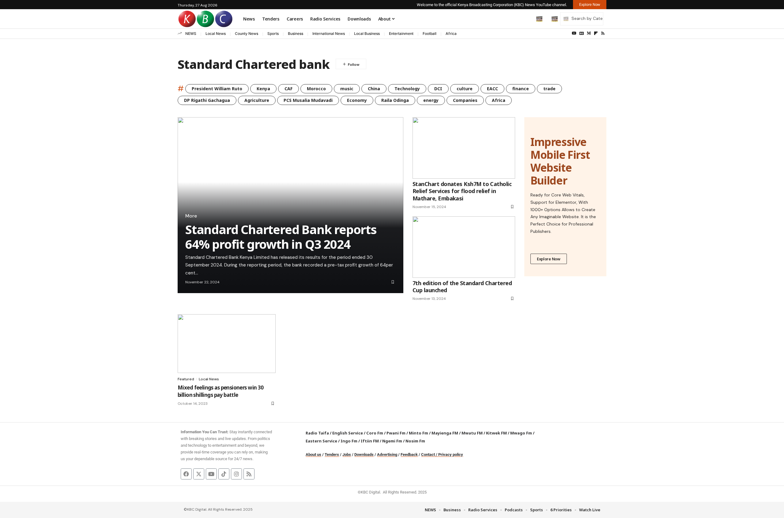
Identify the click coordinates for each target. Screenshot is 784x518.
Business (295, 33)
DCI (438, 88)
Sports (273, 33)
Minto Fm (418, 433)
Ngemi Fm (392, 441)
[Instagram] (236, 473)
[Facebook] (186, 473)
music (346, 88)
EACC (492, 88)
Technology (407, 88)
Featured (186, 379)
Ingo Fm (349, 441)
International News (328, 33)
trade (549, 88)
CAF (288, 88)
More (191, 216)
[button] (526, 18)
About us (313, 454)
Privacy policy (450, 454)
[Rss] (602, 33)
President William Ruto (217, 88)
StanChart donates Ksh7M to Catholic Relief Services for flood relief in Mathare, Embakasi (462, 191)
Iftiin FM (370, 441)
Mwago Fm (521, 433)
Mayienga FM (445, 433)
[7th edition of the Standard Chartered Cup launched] (464, 247)
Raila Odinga (395, 100)
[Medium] (588, 33)
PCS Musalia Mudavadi (308, 100)
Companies (465, 100)
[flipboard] (595, 33)
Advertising (387, 454)
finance (520, 88)
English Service (347, 433)
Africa (451, 33)
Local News (215, 33)
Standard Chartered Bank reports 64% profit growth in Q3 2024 (281, 236)
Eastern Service (321, 441)
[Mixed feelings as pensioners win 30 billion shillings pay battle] (227, 343)
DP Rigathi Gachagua (207, 100)
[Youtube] (211, 473)
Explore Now (548, 259)
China (374, 88)
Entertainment (401, 33)
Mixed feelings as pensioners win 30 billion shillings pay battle (221, 391)
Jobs (346, 454)
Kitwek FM (496, 433)
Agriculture (256, 100)
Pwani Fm (395, 433)
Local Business (367, 33)
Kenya (263, 88)
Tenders (332, 454)
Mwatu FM (472, 433)
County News (246, 33)
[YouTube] (574, 33)
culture (465, 88)
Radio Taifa (317, 433)
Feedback (409, 454)
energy (431, 100)
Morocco (316, 88)
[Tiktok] (223, 473)
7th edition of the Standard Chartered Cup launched (462, 286)
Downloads (364, 454)
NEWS (190, 33)
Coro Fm (374, 433)
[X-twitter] (198, 473)
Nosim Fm (415, 441)
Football (429, 33)
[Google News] (581, 33)
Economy (357, 100)
